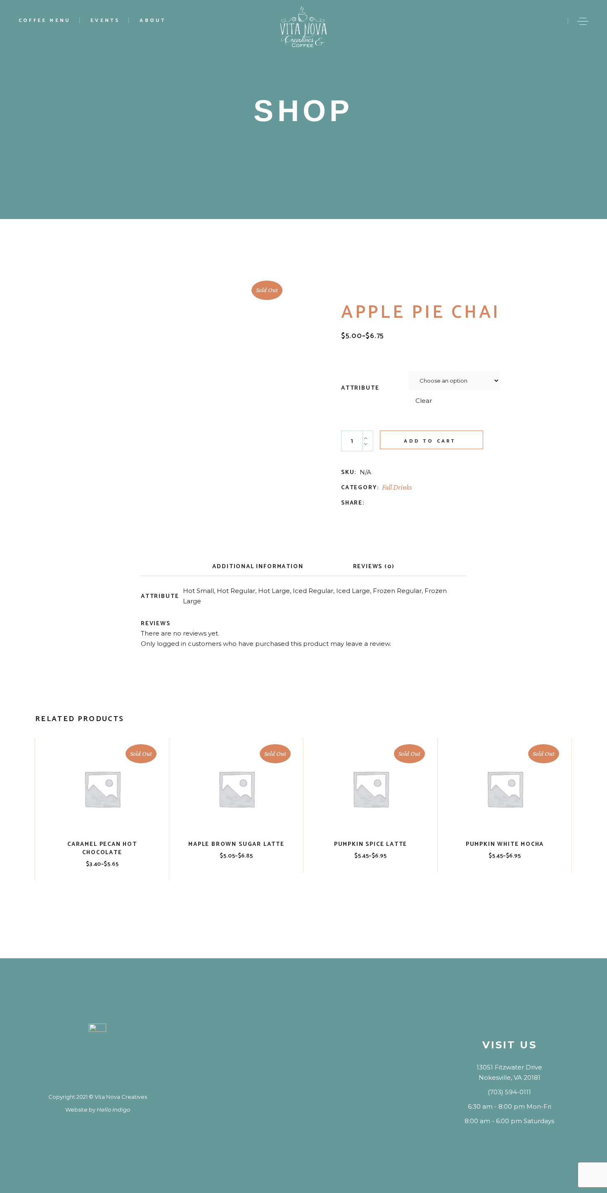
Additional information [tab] (257, 566)
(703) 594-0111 (509, 1092)
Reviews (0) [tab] (374, 566)
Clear (423, 401)
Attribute (360, 388)
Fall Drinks (397, 487)
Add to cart (430, 441)
